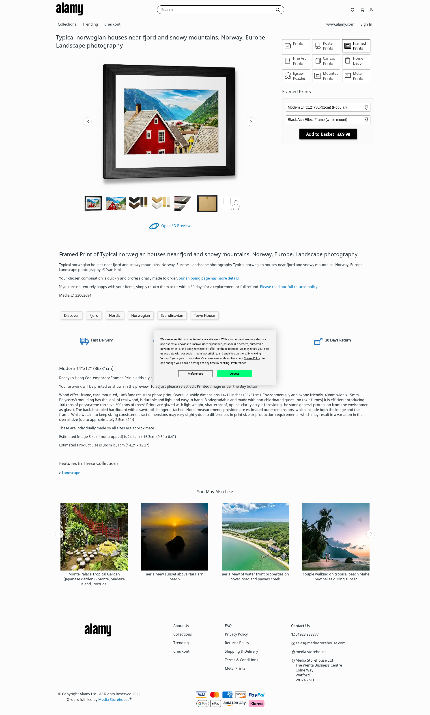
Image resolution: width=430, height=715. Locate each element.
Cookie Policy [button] (252, 358)
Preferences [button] (238, 362)
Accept (234, 373)
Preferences (195, 373)
